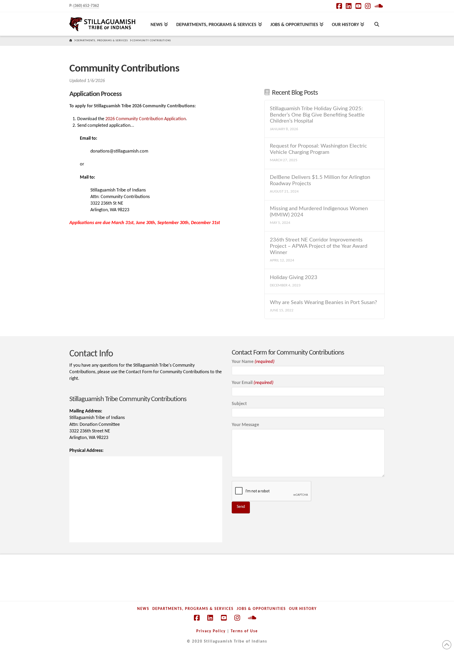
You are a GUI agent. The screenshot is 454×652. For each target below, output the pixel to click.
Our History (303, 609)
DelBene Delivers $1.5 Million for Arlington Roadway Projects (320, 180)
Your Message (245, 424)
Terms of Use (244, 631)
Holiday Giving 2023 (293, 277)
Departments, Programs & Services (193, 609)
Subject (239, 403)
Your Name (253, 361)
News (143, 609)
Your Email (253, 382)
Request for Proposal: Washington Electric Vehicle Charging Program (318, 149)
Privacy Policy (211, 631)
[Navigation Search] (376, 24)
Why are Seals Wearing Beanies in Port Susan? (323, 302)
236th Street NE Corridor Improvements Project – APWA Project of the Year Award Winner (318, 246)
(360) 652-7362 (86, 6)
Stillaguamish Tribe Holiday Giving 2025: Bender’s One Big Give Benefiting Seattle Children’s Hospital (317, 115)
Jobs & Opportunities (261, 609)
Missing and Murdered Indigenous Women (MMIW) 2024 (319, 212)
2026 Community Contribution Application (145, 119)
